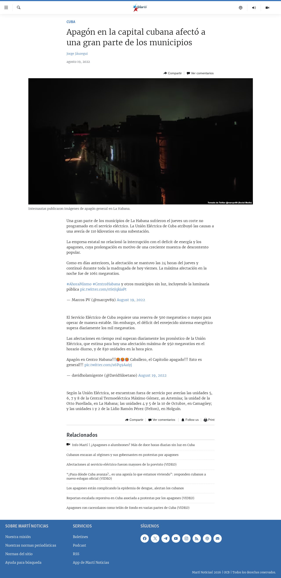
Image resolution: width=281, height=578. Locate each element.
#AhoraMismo (79, 284)
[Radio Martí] (254, 7)
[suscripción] (217, 538)
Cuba (71, 22)
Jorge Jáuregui (77, 54)
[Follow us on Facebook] (144, 538)
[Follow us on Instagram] (186, 538)
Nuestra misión (18, 537)
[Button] (173, 73)
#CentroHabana (106, 284)
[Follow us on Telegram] (165, 538)
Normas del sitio (18, 554)
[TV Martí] (267, 7)
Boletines (80, 537)
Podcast (79, 545)
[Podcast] (240, 7)
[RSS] (197, 538)
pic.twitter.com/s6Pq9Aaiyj (108, 365)
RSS (76, 554)
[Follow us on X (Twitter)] (155, 538)
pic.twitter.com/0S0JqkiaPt (103, 289)
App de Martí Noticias (91, 562)
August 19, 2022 (131, 300)
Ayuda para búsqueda (23, 562)
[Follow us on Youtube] (176, 538)
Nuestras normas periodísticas (30, 545)
